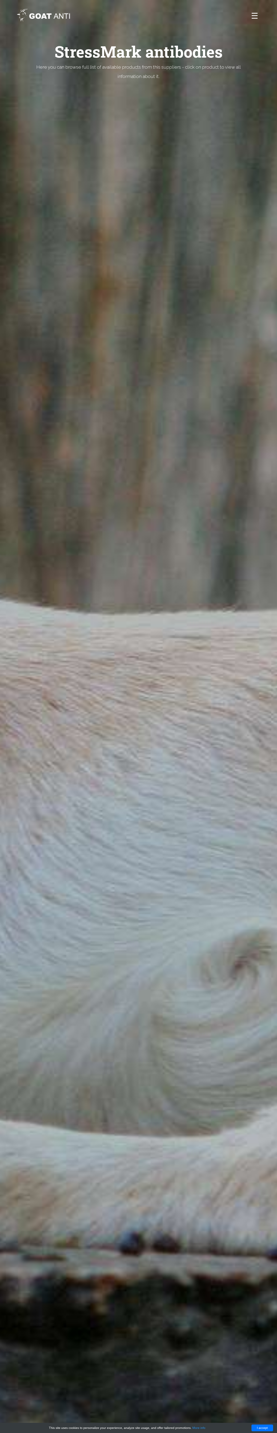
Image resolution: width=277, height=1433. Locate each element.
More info (198, 1428)
